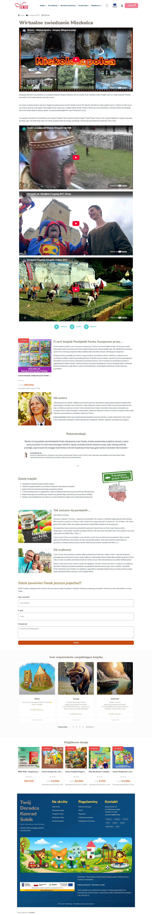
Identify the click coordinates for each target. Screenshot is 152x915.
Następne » (90, 727)
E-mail (20, 611)
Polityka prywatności (85, 817)
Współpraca (95, 6)
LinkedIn (114, 823)
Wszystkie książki (58, 810)
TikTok (108, 823)
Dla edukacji (52, 6)
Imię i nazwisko (23, 597)
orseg (76, 698)
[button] (122, 5)
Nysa (37, 698)
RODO (80, 810)
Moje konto (56, 807)
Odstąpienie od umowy (86, 821)
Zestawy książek (58, 821)
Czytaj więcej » (37, 709)
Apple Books (109, 826)
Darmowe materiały (68, 6)
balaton (115, 698)
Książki (42, 6)
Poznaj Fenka (83, 6)
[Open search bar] (107, 5)
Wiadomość (22, 624)
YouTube (125, 819)
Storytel (122, 823)
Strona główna (22, 912)
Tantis (117, 826)
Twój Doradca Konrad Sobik (29, 811)
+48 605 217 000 (111, 812)
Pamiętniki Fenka (58, 817)
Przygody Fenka (57, 814)
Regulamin (82, 814)
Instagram (117, 819)
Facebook (108, 819)
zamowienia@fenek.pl (112, 815)
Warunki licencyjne (84, 807)
